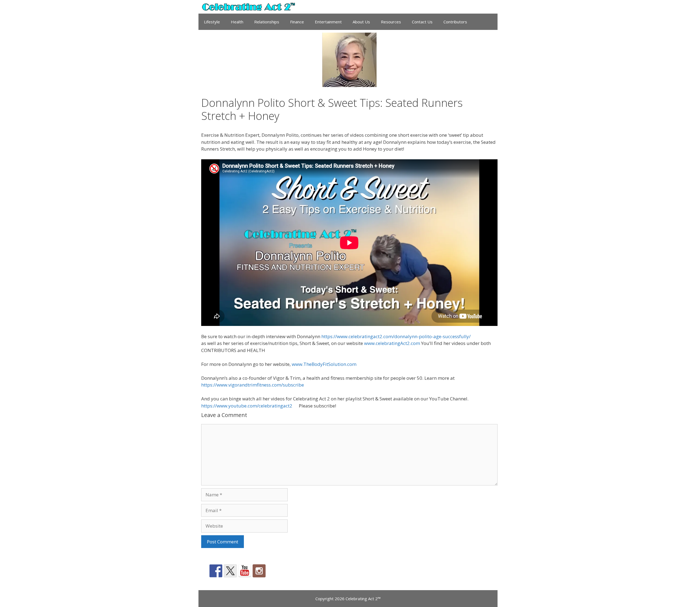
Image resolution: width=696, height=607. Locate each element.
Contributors (455, 21)
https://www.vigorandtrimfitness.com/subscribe (252, 385)
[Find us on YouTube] (244, 570)
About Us (361, 21)
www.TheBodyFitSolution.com (324, 364)
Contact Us (422, 21)
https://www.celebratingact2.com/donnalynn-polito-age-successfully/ (395, 336)
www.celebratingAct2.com (392, 343)
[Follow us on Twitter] (230, 570)
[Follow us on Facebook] (215, 570)
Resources (391, 21)
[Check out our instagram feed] (259, 570)
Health (237, 21)
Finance (297, 21)
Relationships (266, 21)
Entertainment (328, 21)
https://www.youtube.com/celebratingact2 (246, 406)
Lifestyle (212, 21)
